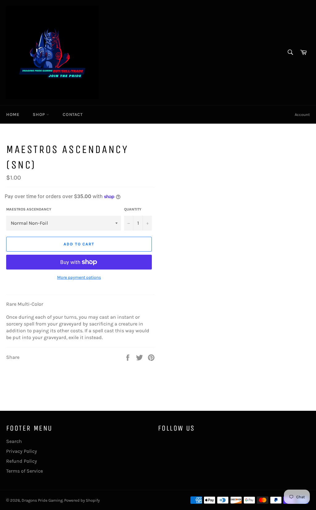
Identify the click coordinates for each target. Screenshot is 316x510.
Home (12, 114)
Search (14, 441)
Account (302, 114)
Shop (39, 114)
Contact (72, 114)
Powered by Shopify (82, 500)
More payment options (79, 277)
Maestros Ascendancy (28, 209)
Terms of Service (24, 471)
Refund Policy (21, 461)
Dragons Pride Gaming (42, 500)
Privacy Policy (21, 451)
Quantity (132, 209)
